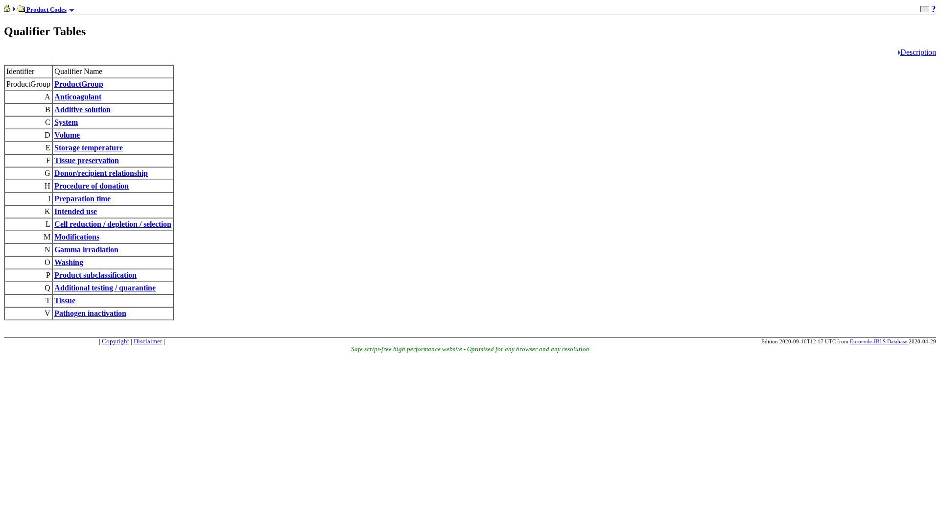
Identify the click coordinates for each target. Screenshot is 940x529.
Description (918, 52)
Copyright (115, 341)
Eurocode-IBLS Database (879, 341)
